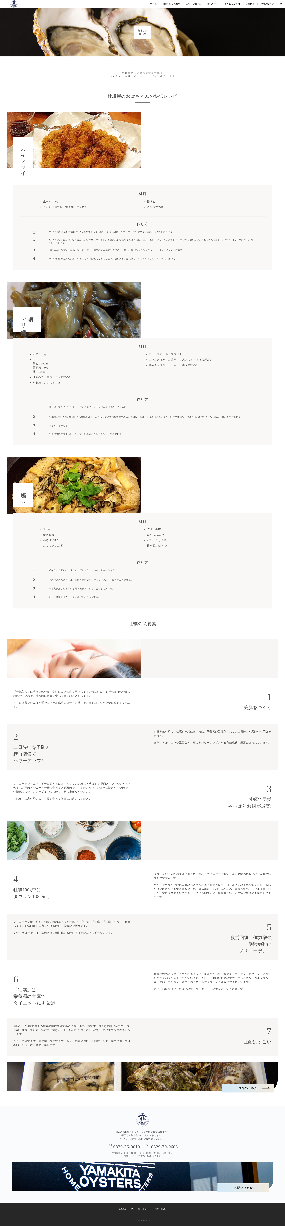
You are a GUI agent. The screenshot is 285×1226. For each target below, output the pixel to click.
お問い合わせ (267, 4)
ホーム (153, 4)
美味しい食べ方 (194, 4)
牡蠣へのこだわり (171, 4)
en (281, 4)
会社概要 (250, 4)
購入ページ (213, 4)
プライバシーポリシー (140, 1209)
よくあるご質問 (232, 4)
